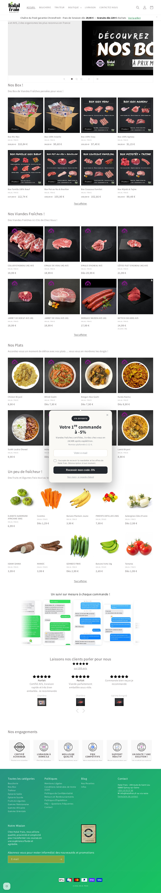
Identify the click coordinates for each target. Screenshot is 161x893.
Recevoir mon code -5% (80, 470)
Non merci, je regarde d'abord (80, 477)
